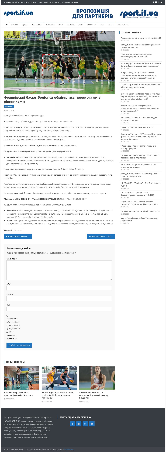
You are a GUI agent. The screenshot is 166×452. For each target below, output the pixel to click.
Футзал (25, 25)
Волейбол (50, 25)
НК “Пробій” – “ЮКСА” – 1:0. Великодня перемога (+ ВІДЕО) (139, 118)
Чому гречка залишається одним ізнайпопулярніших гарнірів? (136, 55)
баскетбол (18, 230)
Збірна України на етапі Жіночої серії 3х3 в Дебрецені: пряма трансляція (57, 395)
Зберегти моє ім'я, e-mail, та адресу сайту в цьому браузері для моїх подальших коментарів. (13, 328)
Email (9, 294)
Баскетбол (37, 25)
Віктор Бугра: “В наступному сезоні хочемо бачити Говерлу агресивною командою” (141, 64)
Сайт (8, 305)
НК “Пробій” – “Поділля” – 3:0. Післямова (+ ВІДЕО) (140, 184)
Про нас (33, 2)
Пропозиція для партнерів (49, 2)
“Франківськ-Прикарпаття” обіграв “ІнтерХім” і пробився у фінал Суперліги (139, 202)
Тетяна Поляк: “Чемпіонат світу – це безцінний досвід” (19, 236)
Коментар (11, 259)
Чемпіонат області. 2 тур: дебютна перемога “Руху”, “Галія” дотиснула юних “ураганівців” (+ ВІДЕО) (102, 236)
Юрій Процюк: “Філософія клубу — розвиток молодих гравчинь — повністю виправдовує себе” (140, 108)
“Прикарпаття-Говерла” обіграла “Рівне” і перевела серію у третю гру (140, 156)
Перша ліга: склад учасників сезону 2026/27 (141, 38)
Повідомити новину (70, 2)
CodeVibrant (68, 449)
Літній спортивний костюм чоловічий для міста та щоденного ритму (140, 85)
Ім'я (8, 284)
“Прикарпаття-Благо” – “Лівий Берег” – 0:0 (140, 211)
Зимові (90, 25)
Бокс (81, 25)
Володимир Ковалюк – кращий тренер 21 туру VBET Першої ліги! (140, 175)
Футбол (15, 25)
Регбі (61, 25)
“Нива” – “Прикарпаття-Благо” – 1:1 (137, 127)
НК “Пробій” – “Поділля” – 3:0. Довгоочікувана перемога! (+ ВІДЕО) (137, 193)
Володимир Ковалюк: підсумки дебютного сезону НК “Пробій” (141, 46)
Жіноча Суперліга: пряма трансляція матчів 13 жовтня (18, 393)
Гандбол (70, 25)
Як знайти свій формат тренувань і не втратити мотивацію (138, 165)
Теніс (101, 25)
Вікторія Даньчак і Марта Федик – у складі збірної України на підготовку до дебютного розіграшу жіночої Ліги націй (141, 96)
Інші (109, 25)
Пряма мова (123, 25)
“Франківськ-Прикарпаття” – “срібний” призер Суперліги (139, 147)
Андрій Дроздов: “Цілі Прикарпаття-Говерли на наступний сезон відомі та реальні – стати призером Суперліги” (138, 75)
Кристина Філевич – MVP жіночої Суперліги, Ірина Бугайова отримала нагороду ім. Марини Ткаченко (141, 136)
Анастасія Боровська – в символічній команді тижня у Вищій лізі (93, 395)
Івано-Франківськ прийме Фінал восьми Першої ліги (139, 219)
